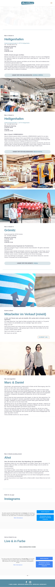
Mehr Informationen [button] (18, 517)
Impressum (36, 584)
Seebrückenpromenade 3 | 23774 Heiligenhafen (17, 43)
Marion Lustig (28, 584)
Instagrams (12, 499)
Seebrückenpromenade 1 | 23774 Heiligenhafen (17, 122)
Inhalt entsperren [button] (45, 511)
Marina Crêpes (38, 75)
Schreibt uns (43, 337)
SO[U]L (36, 263)
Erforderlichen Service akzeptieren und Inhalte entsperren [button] (45, 518)
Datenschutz (43, 584)
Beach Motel (38, 151)
